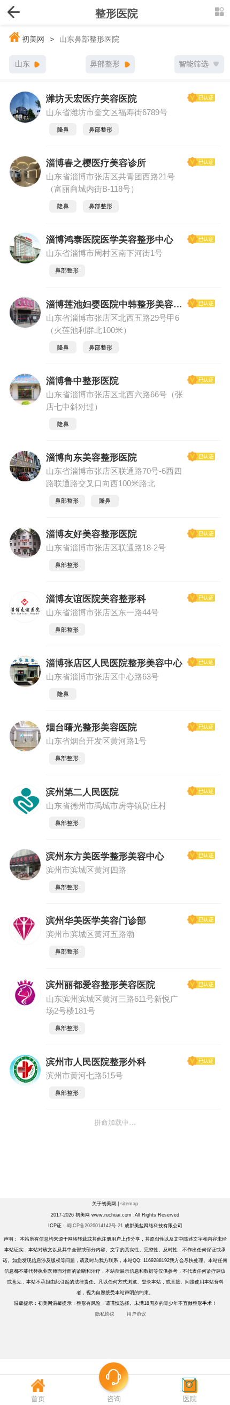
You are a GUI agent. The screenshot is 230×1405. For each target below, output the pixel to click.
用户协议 (136, 1314)
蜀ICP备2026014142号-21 (94, 1225)
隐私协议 (104, 1314)
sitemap (129, 1203)
